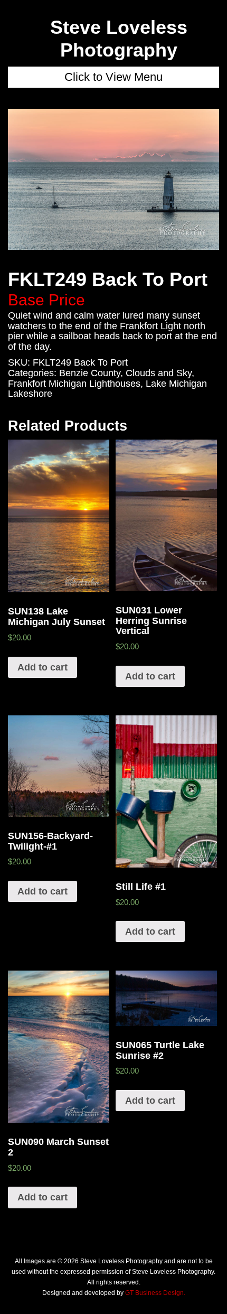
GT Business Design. (155, 1293)
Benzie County (89, 373)
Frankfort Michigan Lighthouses (74, 383)
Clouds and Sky (159, 373)
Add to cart (42, 667)
